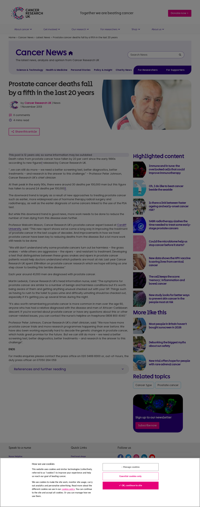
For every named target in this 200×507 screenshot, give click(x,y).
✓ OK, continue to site (130, 485)
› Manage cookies (131, 467)
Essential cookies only (130, 476)
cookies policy (68, 489)
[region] (100, 482)
